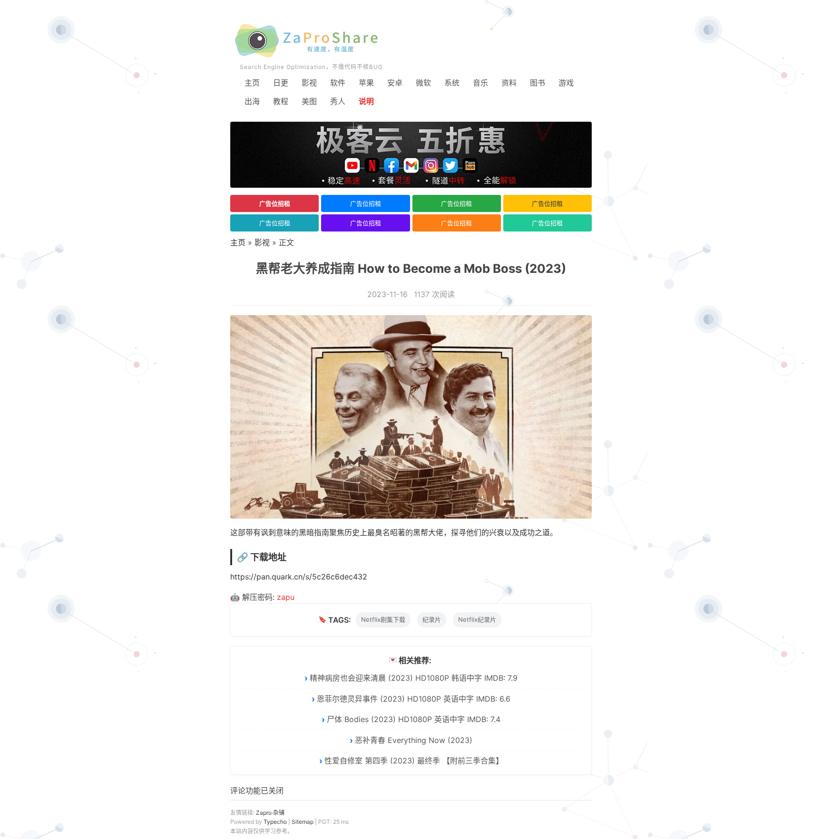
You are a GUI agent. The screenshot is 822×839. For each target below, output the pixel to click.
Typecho (275, 821)
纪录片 (431, 619)
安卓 (394, 82)
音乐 (480, 82)
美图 (309, 101)
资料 (509, 82)
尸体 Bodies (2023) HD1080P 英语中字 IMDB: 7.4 (413, 719)
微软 (423, 82)
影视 (309, 82)
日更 (280, 82)
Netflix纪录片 (477, 619)
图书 (537, 82)
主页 (252, 82)
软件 (337, 82)
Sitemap (302, 821)
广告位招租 (274, 203)
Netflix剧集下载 (383, 619)
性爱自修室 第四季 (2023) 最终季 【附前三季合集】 (413, 760)
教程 (280, 101)
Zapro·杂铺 (270, 812)
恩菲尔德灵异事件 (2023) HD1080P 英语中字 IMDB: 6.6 (413, 699)
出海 (252, 101)
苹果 (366, 82)
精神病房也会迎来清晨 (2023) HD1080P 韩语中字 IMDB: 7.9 (414, 678)
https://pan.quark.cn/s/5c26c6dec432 (298, 576)
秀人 (337, 101)
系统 (452, 82)
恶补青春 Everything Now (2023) (413, 740)
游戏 (566, 82)
